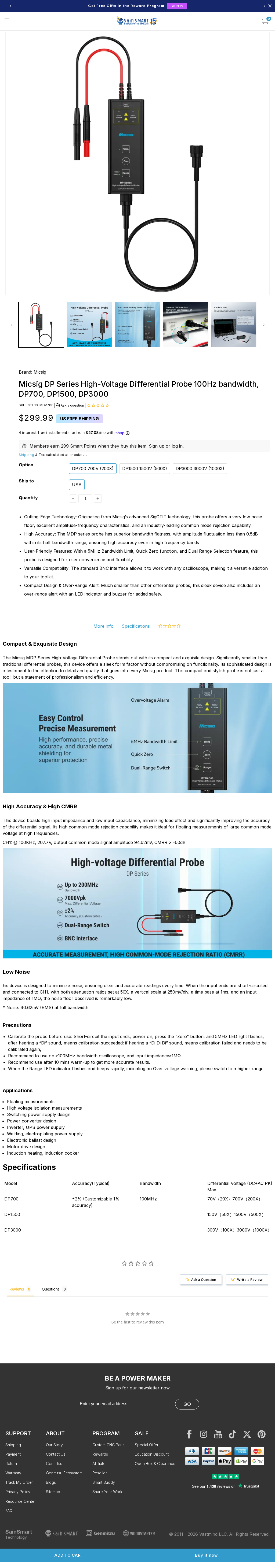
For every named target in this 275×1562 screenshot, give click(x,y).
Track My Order (19, 1482)
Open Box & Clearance (155, 1463)
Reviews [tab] (16, 1289)
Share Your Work (107, 1491)
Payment (13, 1454)
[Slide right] (264, 325)
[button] (7, 21)
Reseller (99, 1473)
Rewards (100, 1454)
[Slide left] (11, 325)
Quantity (28, 497)
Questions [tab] (51, 1289)
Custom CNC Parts (108, 1444)
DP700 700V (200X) (93, 468)
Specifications (136, 626)
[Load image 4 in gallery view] (185, 324)
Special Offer (146, 1444)
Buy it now (206, 1555)
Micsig (40, 372)
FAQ (9, 1510)
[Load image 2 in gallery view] (89, 324)
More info (103, 626)
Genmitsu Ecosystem (64, 1473)
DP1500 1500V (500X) (144, 468)
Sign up (156, 446)
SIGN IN (177, 6)
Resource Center (20, 1501)
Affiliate (99, 1463)
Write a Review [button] (250, 1279)
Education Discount (152, 1454)
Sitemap (53, 1491)
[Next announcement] (264, 6)
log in (177, 446)
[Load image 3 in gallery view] (137, 324)
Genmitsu (54, 1463)
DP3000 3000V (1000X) (200, 468)
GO (187, 1404)
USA (77, 484)
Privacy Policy (17, 1491)
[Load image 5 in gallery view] (233, 324)
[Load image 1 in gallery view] (41, 324)
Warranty (13, 1473)
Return (11, 1463)
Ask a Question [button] (203, 1279)
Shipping (26, 455)
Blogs (51, 1482)
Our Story (54, 1444)
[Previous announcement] (10, 6)
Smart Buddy (103, 1482)
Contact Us (55, 1454)
